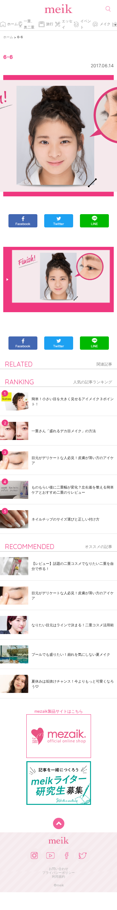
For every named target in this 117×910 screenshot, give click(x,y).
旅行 (49, 24)
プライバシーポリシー (58, 872)
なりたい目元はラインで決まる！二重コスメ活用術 (73, 625)
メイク (105, 24)
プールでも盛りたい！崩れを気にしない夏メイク (71, 654)
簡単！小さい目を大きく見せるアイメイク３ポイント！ (73, 401)
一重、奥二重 (29, 24)
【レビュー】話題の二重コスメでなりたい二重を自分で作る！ (73, 566)
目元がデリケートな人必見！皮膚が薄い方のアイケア (73, 460)
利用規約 (58, 876)
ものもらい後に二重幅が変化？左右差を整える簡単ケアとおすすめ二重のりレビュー (73, 490)
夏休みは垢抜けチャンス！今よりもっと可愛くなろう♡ (73, 684)
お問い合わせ (58, 869)
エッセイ (67, 24)
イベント (85, 24)
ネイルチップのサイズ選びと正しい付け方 (65, 519)
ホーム (12, 24)
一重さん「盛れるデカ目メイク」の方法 (64, 431)
